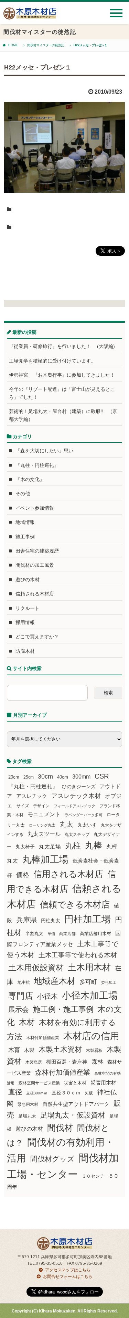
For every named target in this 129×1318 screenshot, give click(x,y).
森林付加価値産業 (62, 1072)
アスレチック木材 (76, 795)
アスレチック (31, 796)
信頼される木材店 (34, 593)
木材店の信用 (91, 1036)
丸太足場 (50, 846)
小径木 (47, 996)
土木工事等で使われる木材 (78, 955)
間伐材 (60, 1127)
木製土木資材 (60, 1049)
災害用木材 (103, 1082)
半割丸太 (34, 933)
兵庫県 (26, 920)
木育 (14, 1050)
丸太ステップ (77, 834)
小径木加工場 (90, 995)
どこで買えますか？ (37, 636)
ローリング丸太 (42, 825)
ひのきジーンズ (79, 786)
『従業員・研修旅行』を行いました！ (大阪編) (64, 346)
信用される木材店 (68, 874)
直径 (15, 1092)
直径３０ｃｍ (66, 1092)
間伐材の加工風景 (34, 565)
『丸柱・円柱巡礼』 (37, 465)
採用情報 (25, 622)
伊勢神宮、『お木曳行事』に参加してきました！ (62, 375)
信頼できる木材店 (75, 904)
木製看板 (94, 1050)
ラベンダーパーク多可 (84, 815)
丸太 (66, 824)
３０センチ (93, 1176)
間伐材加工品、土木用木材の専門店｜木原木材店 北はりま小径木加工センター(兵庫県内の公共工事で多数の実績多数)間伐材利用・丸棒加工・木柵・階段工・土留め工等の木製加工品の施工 (29, 16)
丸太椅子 (25, 846)
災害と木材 (75, 1082)
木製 (29, 1050)
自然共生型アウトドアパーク (75, 1104)
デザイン (41, 805)
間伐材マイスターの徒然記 (45, 45)
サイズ (23, 805)
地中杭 (24, 982)
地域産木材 (54, 981)
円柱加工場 (87, 919)
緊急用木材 (28, 1104)
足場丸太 (27, 1116)
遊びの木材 (27, 579)
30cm (45, 776)
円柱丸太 (50, 920)
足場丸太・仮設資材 (72, 1115)
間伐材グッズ (52, 1159)
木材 (27, 1022)
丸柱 (73, 845)
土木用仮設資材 (36, 967)
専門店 (20, 995)
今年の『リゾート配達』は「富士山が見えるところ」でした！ (62, 392)
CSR (102, 776)
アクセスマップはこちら (67, 1270)
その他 (22, 493)
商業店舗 (67, 933)
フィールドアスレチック (74, 806)
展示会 (18, 1009)
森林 (97, 1061)
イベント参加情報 (34, 508)
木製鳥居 (33, 1062)
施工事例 (25, 536)
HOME (13, 45)
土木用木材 (89, 967)
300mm (81, 777)
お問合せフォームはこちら (68, 1276)
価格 (22, 874)
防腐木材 (25, 651)
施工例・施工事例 (63, 1009)
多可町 (88, 982)
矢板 (89, 1093)
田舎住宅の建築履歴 (37, 551)
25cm (28, 777)
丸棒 (93, 845)
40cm (62, 777)
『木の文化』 (29, 479)
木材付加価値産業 (42, 1037)
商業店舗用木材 (95, 933)
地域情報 (25, 522)
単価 (51, 934)
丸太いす (87, 825)
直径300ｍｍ (36, 1093)
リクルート (27, 608)
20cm (13, 777)
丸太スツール (44, 834)
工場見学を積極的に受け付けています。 (52, 361)
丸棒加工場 (45, 859)
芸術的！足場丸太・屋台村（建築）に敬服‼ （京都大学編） (63, 415)
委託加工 (108, 982)
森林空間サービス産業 (39, 1083)
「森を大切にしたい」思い (44, 450)
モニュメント (44, 814)
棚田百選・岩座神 (66, 1062)
